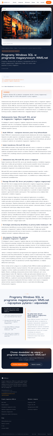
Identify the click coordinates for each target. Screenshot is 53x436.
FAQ (38, 2)
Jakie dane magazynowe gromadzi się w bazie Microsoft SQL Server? (12, 316)
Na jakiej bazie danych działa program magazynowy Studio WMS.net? (11, 310)
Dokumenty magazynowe (7, 411)
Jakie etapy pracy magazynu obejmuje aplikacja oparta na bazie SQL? (11, 335)
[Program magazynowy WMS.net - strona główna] (6, 2)
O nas (3, 425)
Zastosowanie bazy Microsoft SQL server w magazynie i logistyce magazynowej (14, 80)
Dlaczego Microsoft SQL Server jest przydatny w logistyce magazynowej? (11, 322)
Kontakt (42, 2)
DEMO (48, 2)
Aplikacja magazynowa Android (9, 409)
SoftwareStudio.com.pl (6, 421)
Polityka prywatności (42, 434)
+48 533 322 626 (5, 395)
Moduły (14, 2)
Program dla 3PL (31, 404)
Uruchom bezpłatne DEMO (19, 364)
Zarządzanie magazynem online (9, 407)
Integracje (20, 2)
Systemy (15, 48)
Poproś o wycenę (36, 364)
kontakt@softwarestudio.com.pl (8, 393)
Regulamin (49, 434)
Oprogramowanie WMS (33, 407)
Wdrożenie (27, 2)
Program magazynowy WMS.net (7, 48)
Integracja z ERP (31, 402)
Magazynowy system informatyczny (9, 414)
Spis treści (4, 402)
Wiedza (33, 2)
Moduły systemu (5, 404)
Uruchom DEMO (5, 428)
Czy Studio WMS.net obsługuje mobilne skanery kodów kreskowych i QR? (11, 328)
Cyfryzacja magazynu (33, 409)
